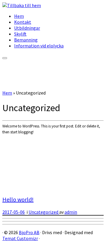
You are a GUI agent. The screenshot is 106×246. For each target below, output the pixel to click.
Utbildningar (27, 28)
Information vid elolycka (39, 46)
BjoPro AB (29, 232)
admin (70, 212)
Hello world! (18, 199)
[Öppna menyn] (4, 58)
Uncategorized (44, 212)
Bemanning (26, 40)
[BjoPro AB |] (21, 5)
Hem (19, 16)
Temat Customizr (20, 238)
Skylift (20, 34)
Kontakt (22, 22)
